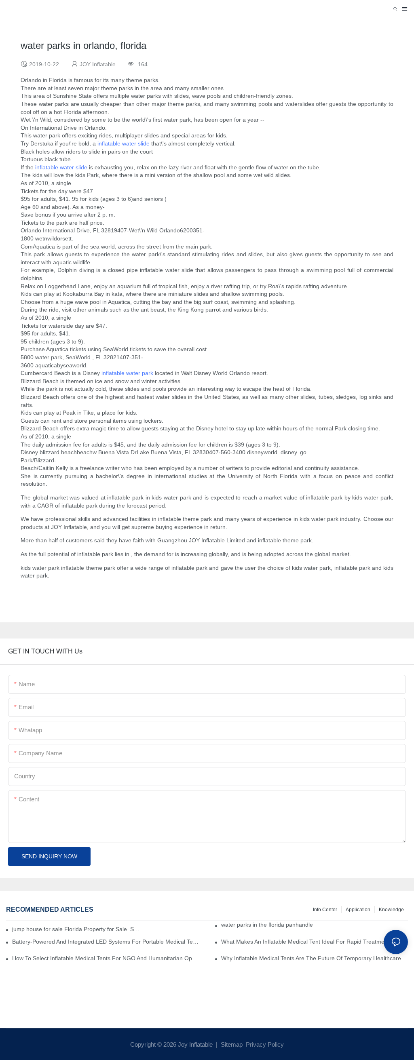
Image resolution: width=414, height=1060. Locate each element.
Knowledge (391, 909)
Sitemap (231, 1044)
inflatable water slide (123, 143)
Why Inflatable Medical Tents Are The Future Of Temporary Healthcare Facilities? (314, 958)
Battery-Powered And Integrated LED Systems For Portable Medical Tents (105, 941)
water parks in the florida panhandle (267, 924)
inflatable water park (127, 373)
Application (358, 909)
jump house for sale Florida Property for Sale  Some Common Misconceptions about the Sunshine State (77, 929)
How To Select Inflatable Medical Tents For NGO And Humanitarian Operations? (105, 958)
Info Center (325, 909)
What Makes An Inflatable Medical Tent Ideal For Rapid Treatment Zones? (314, 941)
